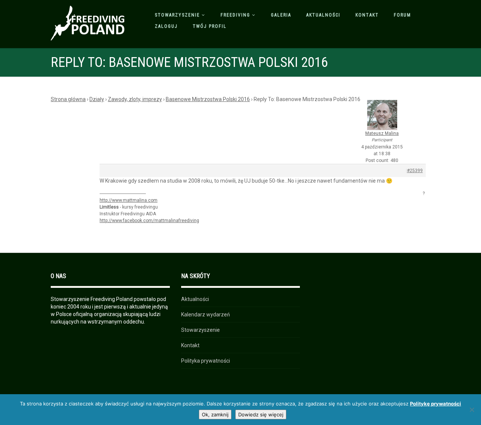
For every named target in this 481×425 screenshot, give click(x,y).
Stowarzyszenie (177, 15)
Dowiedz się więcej (260, 414)
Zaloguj (166, 26)
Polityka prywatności (205, 361)
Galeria (281, 15)
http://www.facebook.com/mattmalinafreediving (149, 220)
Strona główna (68, 99)
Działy (96, 99)
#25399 (415, 170)
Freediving (235, 15)
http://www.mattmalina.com (128, 200)
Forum (402, 15)
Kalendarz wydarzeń (205, 315)
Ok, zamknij (215, 414)
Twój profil (210, 26)
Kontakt (367, 15)
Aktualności (323, 15)
